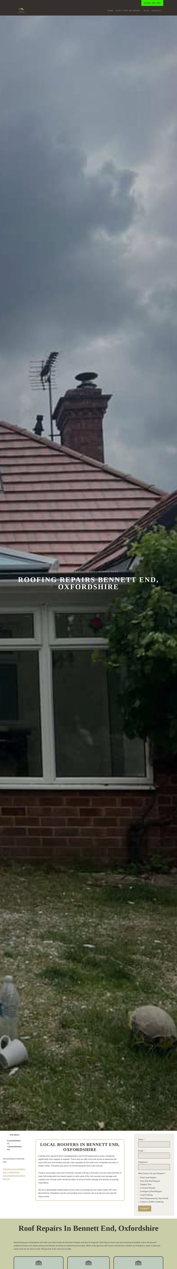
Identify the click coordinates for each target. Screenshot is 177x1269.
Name (141, 1139)
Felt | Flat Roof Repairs (150, 1181)
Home (110, 11)
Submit (144, 1208)
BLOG (146, 11)
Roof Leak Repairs (148, 1178)
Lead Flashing (146, 1195)
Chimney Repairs (147, 1188)
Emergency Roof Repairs (151, 1191)
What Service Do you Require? (152, 1173)
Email (141, 1151)
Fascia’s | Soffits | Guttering (152, 1202)
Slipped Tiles (145, 1184)
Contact (156, 11)
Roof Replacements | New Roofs (154, 1198)
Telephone (143, 1162)
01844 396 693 (152, 3)
